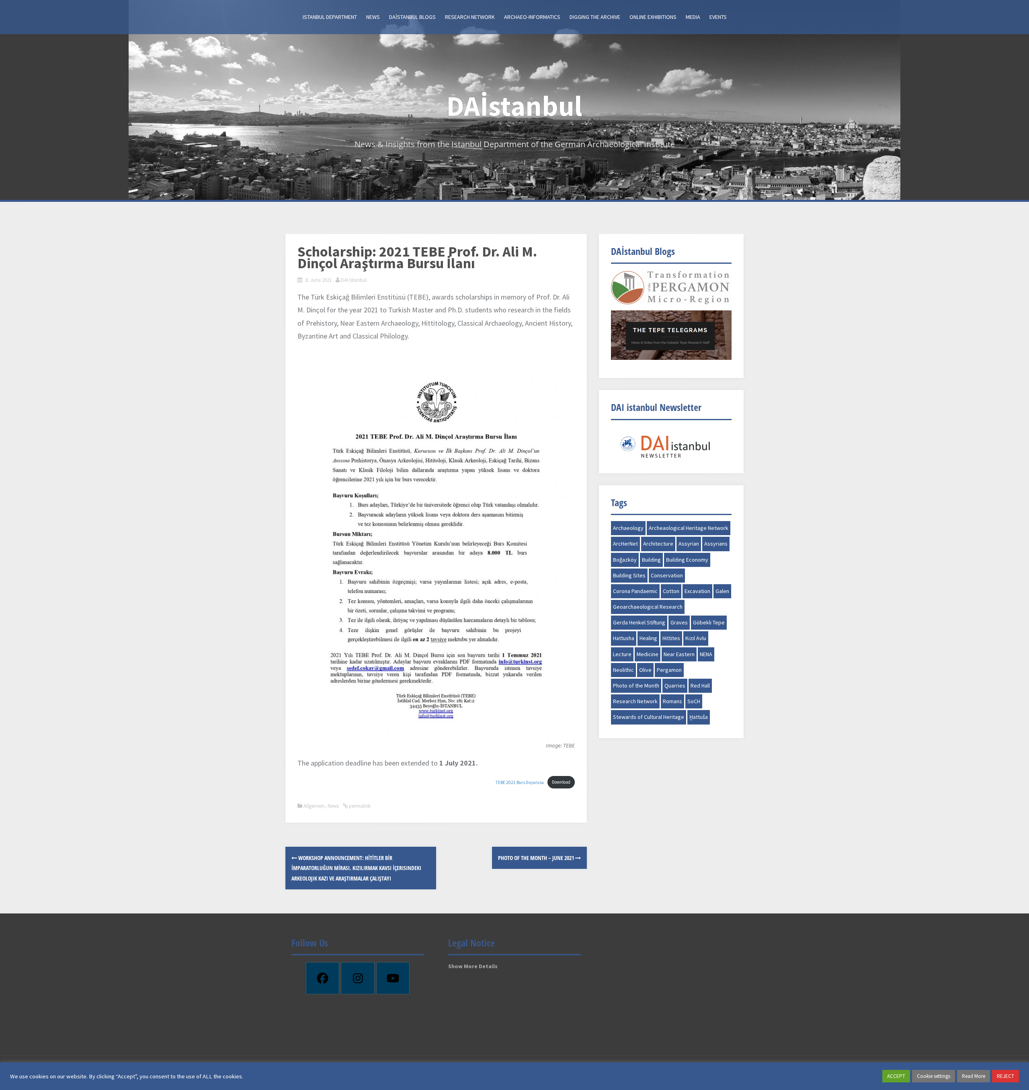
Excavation (697, 591)
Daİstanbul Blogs (412, 17)
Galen (722, 591)
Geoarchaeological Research (648, 606)
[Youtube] (393, 978)
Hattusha (623, 638)
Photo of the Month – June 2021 (536, 858)
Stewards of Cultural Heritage (648, 717)
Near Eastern (679, 654)
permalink (359, 806)
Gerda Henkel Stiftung (639, 622)
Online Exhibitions (652, 17)
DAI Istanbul (354, 280)
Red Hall (700, 685)
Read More (973, 1076)
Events (718, 17)
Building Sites (629, 575)
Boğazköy (625, 559)
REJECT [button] (1005, 1076)
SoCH (693, 701)
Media (693, 17)
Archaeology (628, 528)
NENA (706, 654)
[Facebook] (323, 978)
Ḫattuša (698, 717)
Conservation (667, 575)
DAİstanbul (514, 105)
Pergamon (669, 669)
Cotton (671, 591)
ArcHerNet (625, 543)
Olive (645, 669)
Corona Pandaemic (635, 591)
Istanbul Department (330, 17)
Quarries (674, 685)
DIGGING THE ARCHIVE (595, 17)
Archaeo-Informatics (532, 17)
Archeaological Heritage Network (688, 528)
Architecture (658, 543)
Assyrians (716, 543)
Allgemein (314, 806)
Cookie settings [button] (933, 1076)
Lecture (622, 654)
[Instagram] (358, 978)
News (373, 17)
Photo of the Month (636, 685)
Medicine (647, 654)
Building (651, 559)
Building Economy (687, 559)
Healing (648, 638)
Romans (672, 701)
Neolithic (623, 669)
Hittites (671, 638)
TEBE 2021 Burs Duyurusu (520, 782)
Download (561, 782)
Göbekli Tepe (709, 622)
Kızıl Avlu (695, 638)
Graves (679, 622)
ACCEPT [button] (896, 1076)
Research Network (470, 17)
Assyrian (688, 543)
